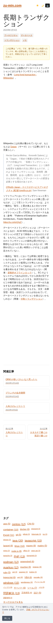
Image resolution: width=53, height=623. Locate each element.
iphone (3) (7, 540)
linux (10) (20, 546)
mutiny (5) (42, 546)
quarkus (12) (11, 567)
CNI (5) (30, 524)
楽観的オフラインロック (20, 272)
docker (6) (25, 529)
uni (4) (20, 577)
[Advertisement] (26, 110)
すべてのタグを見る (13, 602)
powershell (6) (27, 561)
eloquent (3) (35, 529)
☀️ (37, 5)
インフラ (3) (7, 587)
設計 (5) (37, 593)
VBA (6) (28, 577)
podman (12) (11, 561)
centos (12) (19, 524)
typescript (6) (9, 577)
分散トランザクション (31, 299)
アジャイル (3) (39, 582)
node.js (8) (16, 551)
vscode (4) (38, 577)
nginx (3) (6, 551)
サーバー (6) (20, 588)
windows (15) (11, 582)
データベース (26, 35)
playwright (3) (32, 556)
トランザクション (12, 40)
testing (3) (33, 572)
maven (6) (31, 546)
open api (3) (35, 551)
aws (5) (6, 524)
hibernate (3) (36, 534)
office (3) (26, 551)
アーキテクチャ (11, 35)
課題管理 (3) (7, 598)
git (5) (18, 535)
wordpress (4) (27, 582)
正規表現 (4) (26, 593)
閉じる (7, 618)
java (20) (18, 540)
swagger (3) (23, 572)
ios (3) (45, 534)
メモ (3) (41, 587)
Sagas (13, 147)
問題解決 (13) (11, 593)
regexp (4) (37, 567)
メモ (25, 40)
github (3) (26, 534)
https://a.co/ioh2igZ (12, 222)
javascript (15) (33, 540)
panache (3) (7, 556)
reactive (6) (25, 567)
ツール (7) (32, 588)
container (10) (10, 529)
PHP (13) (19, 556)
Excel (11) (8, 535)
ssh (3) (14, 572)
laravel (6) (8, 546)
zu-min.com (12, 5)
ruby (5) (7, 572)
